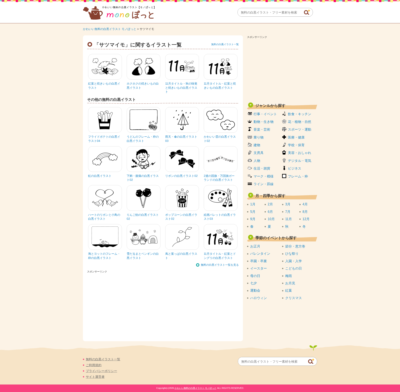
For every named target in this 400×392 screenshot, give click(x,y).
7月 (287, 211)
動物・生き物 (264, 122)
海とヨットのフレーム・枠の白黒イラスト (104, 256)
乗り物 (259, 137)
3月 (287, 204)
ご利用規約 (93, 365)
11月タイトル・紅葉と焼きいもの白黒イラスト (220, 85)
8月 (305, 211)
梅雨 (288, 276)
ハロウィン (258, 298)
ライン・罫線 (264, 184)
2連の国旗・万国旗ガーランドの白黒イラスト (219, 178)
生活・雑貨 (262, 168)
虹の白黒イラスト (99, 175)
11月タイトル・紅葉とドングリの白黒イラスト (220, 256)
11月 (288, 219)
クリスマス (293, 298)
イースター (258, 268)
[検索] (307, 12)
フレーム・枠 (298, 176)
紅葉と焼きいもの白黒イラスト (104, 85)
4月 (305, 204)
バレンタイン (260, 253)
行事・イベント (265, 114)
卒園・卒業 (258, 261)
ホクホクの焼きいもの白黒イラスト (143, 85)
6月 (270, 211)
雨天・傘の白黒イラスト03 (181, 138)
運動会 (255, 290)
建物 (257, 145)
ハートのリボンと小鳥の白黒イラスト (104, 217)
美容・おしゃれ (299, 153)
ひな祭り (292, 253)
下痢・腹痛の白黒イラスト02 (143, 178)
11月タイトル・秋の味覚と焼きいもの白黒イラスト (181, 87)
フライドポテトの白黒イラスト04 (104, 138)
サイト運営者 (95, 376)
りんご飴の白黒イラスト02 (143, 217)
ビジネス (294, 168)
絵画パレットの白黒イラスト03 (220, 217)
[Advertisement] (282, 69)
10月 (271, 219)
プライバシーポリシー (101, 371)
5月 (252, 211)
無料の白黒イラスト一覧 (225, 44)
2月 (270, 204)
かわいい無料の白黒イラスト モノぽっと (109, 29)
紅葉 (288, 290)
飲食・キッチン (299, 114)
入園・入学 (293, 261)
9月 (252, 219)
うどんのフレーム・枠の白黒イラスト (143, 138)
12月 (306, 219)
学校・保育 (296, 145)
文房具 (259, 153)
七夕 (253, 283)
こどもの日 (293, 268)
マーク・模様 (264, 176)
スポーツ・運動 (299, 129)
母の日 (255, 276)
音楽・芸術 (262, 129)
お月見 (290, 283)
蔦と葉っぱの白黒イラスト (181, 256)
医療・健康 (296, 137)
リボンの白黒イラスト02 (181, 175)
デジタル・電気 (299, 160)
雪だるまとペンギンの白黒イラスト (143, 256)
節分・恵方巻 (295, 246)
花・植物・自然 (299, 122)
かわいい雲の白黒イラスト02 (220, 138)
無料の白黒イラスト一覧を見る (220, 264)
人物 (257, 160)
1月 (252, 204)
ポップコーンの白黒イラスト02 (181, 217)
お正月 (255, 246)
